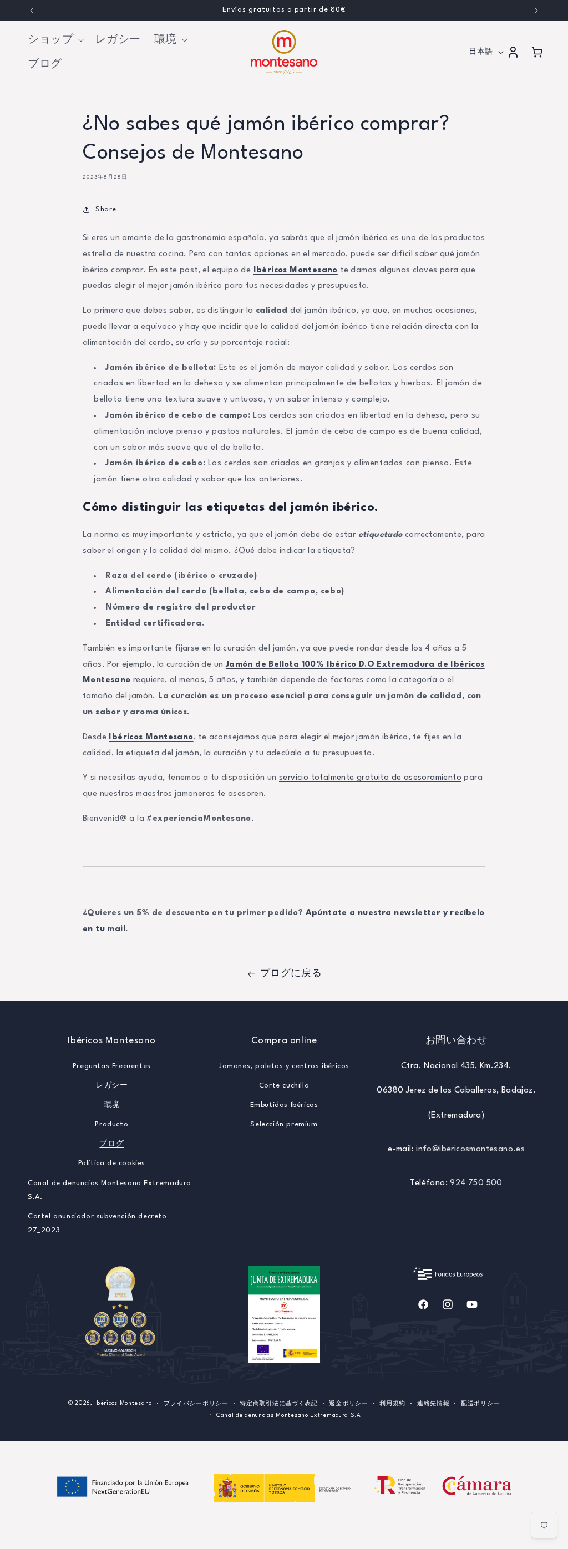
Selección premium (283, 1124)
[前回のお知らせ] (31, 10)
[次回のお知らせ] (536, 10)
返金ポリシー (348, 1403)
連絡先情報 (433, 1403)
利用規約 (392, 1403)
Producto (111, 1124)
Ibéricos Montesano (295, 270)
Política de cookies (111, 1163)
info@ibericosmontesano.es (470, 1149)
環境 (112, 1105)
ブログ (111, 1143)
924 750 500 (476, 1183)
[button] (54, 40)
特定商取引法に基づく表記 (278, 1403)
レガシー (111, 1085)
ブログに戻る (291, 973)
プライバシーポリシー (196, 1403)
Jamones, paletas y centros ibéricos (284, 1066)
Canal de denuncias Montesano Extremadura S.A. (109, 1190)
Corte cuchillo (284, 1085)
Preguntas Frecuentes (112, 1066)
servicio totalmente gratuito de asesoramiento (370, 778)
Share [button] (105, 209)
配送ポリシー (480, 1403)
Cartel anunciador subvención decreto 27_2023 (97, 1223)
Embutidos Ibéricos (284, 1105)
